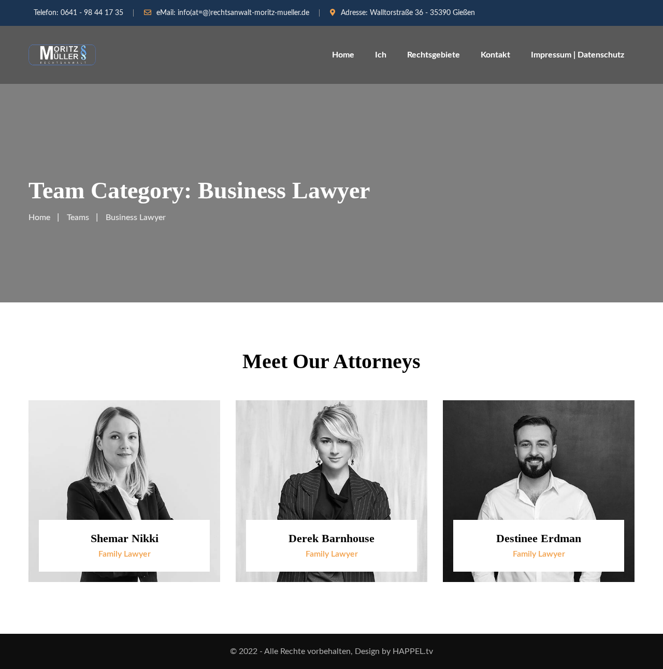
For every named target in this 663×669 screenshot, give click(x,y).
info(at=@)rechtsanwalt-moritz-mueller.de (243, 13)
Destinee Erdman (538, 538)
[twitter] (201, 464)
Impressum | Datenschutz (577, 55)
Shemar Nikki (124, 538)
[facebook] (201, 440)
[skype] (201, 487)
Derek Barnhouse (331, 538)
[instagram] (201, 510)
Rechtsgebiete (433, 55)
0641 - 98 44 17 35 (92, 13)
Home (343, 55)
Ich (380, 55)
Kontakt (495, 55)
